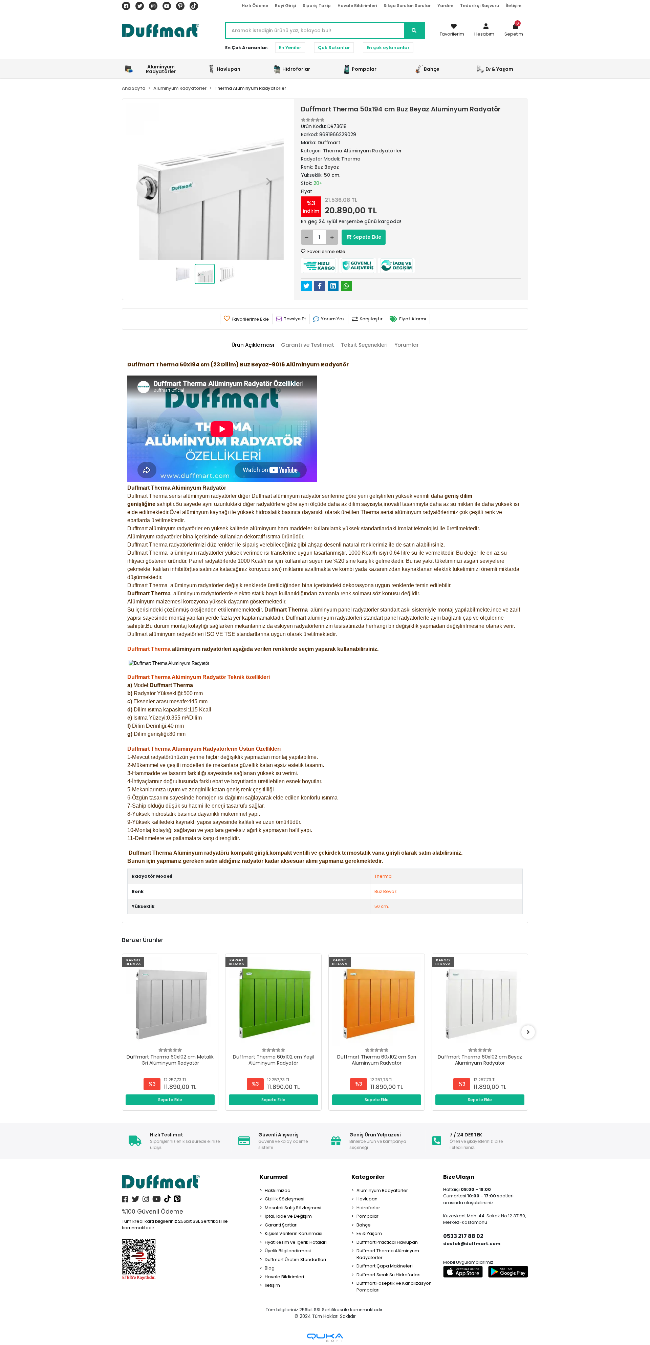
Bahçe (363, 1225)
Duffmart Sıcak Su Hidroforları (388, 1275)
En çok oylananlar (388, 47)
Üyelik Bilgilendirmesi (288, 1250)
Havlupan (366, 1199)
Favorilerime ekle (325, 251)
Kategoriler (368, 1177)
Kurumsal (274, 1177)
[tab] (253, 345)
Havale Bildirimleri (357, 5)
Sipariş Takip (317, 5)
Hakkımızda (277, 1190)
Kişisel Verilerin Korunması (293, 1233)
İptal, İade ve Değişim (288, 1216)
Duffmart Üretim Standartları (295, 1259)
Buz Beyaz (385, 891)
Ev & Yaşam (369, 1233)
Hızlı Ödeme (255, 5)
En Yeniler (290, 47)
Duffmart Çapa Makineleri (384, 1266)
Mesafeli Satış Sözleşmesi (293, 1207)
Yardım (445, 5)
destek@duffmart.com (471, 1243)
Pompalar (367, 1216)
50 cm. (381, 906)
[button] (484, 30)
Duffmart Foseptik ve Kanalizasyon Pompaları (394, 1286)
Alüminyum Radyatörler (382, 1190)
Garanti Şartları (281, 1225)
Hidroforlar (368, 1207)
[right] (528, 1032)
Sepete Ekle (367, 237)
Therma (383, 876)
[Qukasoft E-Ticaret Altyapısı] (325, 1337)
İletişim (513, 5)
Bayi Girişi (285, 5)
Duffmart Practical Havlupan (387, 1242)
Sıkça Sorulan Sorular (407, 5)
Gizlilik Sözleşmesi (284, 1199)
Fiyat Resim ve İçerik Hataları (296, 1242)
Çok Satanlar (334, 47)
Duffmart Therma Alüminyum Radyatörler (387, 1254)
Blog (270, 1268)
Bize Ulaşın (458, 1177)
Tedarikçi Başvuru (479, 5)
